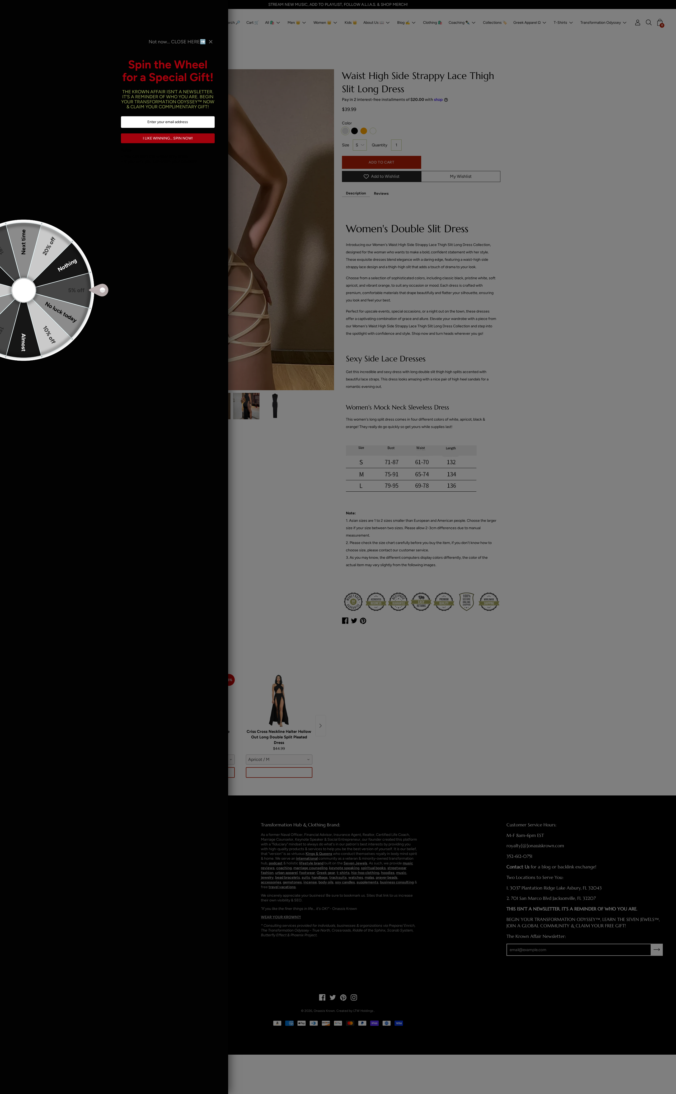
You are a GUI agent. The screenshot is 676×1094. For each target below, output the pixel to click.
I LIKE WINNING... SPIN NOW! (168, 138)
